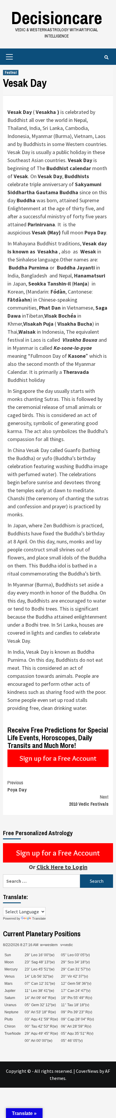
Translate (39, 918)
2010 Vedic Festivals (89, 800)
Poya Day (16, 786)
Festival (11, 72)
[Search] (106, 57)
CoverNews (87, 1071)
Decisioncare (56, 18)
